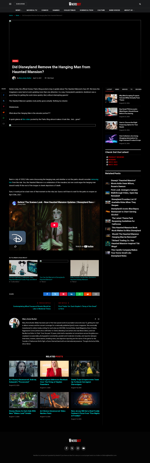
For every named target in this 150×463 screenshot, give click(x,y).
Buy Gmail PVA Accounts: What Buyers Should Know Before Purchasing (128, 111)
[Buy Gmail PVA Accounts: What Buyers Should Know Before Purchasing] (111, 112)
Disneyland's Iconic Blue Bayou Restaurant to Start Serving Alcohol (125, 212)
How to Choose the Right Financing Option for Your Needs (128, 125)
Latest (109, 89)
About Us (128, 10)
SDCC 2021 (112, 162)
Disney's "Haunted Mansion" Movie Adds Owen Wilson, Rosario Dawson (123, 183)
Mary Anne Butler (25, 78)
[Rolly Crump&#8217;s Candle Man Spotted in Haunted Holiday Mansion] (84, 268)
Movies (125, 89)
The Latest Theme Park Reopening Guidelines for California (123, 221)
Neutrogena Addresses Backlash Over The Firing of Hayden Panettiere (54, 382)
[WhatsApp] (3, 117)
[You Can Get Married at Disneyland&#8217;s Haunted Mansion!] (54, 268)
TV (131, 89)
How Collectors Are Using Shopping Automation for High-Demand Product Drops (130, 138)
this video (26, 119)
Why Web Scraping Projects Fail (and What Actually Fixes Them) (129, 98)
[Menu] (10, 4)
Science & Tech (86, 10)
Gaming (56, 10)
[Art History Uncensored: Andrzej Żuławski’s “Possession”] (23, 369)
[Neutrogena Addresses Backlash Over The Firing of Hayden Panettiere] (54, 369)
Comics (45, 10)
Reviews (139, 89)
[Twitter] (3, 100)
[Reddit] (3, 112)
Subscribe (20, 4)
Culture (101, 10)
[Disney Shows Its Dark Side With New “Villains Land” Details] (23, 400)
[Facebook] (3, 95)
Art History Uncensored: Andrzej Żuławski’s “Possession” (22, 381)
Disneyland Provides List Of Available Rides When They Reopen (124, 202)
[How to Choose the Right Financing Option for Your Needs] (111, 125)
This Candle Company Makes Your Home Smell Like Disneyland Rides (124, 253)
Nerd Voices (114, 10)
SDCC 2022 (112, 165)
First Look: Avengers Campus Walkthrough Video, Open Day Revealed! (124, 193)
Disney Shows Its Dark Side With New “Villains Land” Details (22, 412)
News (18, 10)
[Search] (140, 4)
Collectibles (70, 10)
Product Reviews (116, 157)
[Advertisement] (75, 43)
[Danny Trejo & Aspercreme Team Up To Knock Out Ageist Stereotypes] (85, 369)
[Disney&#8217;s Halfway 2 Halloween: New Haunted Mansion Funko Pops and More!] (23, 268)
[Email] (3, 123)
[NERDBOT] (75, 4)
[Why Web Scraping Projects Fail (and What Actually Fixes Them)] (111, 98)
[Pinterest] (3, 106)
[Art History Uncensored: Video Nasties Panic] (54, 400)
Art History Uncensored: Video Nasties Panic (52, 412)
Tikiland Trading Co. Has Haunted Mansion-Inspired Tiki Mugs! (125, 243)
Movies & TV (32, 10)
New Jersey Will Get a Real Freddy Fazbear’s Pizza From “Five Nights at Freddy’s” (85, 413)
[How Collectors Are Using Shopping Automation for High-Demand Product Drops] (111, 139)
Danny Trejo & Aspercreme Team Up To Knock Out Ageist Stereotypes (85, 382)
